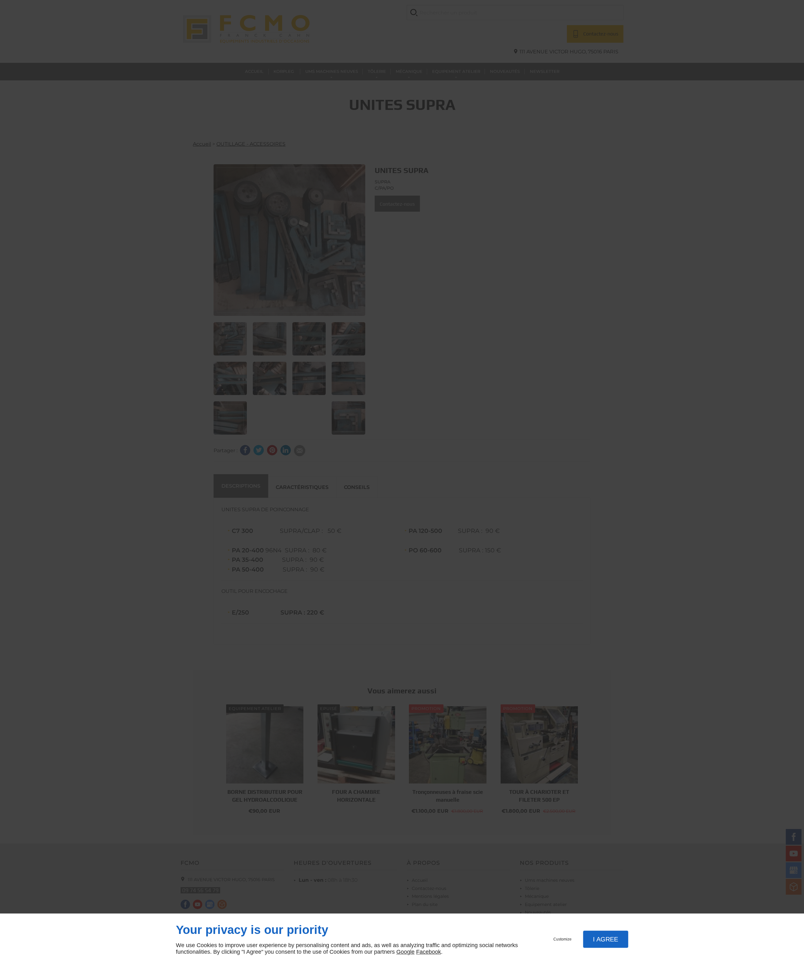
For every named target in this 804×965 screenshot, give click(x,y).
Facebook (428, 952)
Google (405, 952)
